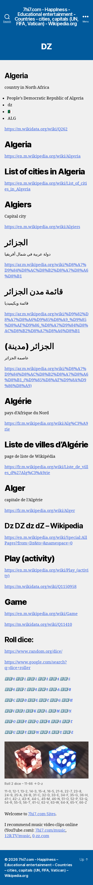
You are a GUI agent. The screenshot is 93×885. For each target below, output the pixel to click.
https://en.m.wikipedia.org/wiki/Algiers (42, 227)
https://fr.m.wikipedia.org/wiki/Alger (40, 510)
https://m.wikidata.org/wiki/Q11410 (38, 624)
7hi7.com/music (50, 830)
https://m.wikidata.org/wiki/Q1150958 (41, 586)
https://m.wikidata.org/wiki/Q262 (36, 129)
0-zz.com (40, 836)
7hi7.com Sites (42, 814)
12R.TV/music (17, 836)
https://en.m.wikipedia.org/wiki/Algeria (43, 156)
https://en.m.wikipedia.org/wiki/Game (41, 613)
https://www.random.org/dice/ (33, 651)
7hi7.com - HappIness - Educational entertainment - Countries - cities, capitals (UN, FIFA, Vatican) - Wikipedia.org (46, 16)
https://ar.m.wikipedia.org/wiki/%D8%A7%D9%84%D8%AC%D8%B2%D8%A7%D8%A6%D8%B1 (46, 270)
